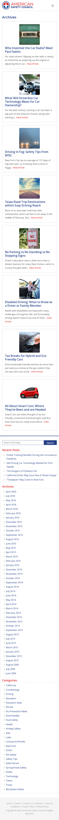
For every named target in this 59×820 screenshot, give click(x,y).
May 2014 (11, 599)
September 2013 (14, 630)
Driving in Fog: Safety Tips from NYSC (26, 153)
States (9, 771)
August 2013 (12, 634)
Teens (9, 780)
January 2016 (12, 517)
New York (11, 745)
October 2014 (13, 578)
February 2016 (13, 513)
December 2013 (14, 617)
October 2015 (13, 530)
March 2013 (12, 647)
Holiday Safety (13, 728)
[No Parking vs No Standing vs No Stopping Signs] (29, 238)
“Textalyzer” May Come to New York (25, 479)
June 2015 (11, 543)
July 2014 (10, 591)
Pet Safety (11, 754)
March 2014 (12, 608)
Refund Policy (42, 806)
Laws (8, 737)
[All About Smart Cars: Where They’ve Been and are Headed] (29, 392)
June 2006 (11, 673)
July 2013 (10, 638)
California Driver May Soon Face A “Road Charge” (31, 475)
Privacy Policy (28, 806)
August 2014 (12, 586)
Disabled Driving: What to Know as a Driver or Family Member (28, 304)
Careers (17, 803)
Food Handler (13, 715)
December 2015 (14, 522)
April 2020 (11, 491)
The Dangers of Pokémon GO (21, 471)
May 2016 (11, 500)
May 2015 (11, 547)
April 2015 (11, 552)
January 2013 (12, 651)
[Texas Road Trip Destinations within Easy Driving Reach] (29, 188)
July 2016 (10, 495)
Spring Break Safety (16, 767)
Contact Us (28, 803)
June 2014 (11, 595)
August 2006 (12, 664)
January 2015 (12, 565)
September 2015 (14, 534)
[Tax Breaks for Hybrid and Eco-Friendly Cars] (29, 342)
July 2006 (10, 669)
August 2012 (12, 660)
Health (9, 724)
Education (11, 698)
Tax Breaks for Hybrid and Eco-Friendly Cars (26, 357)
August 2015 (12, 539)
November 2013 (14, 621)
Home (9, 803)
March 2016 (12, 508)
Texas (9, 784)
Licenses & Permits (15, 741)
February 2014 (13, 612)
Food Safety (12, 719)
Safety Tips (11, 758)
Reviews (39, 803)
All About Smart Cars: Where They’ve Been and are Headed (25, 407)
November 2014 (14, 573)
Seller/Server (12, 763)
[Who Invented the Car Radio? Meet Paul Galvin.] (29, 34)
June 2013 (11, 643)
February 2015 (13, 560)
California (11, 685)
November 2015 (14, 526)
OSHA (9, 750)
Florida (9, 706)
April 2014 (11, 604)
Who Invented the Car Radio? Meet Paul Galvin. (29, 49)
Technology (12, 776)
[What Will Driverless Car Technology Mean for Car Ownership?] (29, 84)
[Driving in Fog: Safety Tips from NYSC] (29, 138)
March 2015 (12, 556)
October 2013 (13, 625)
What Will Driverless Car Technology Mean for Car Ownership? (22, 101)
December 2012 (14, 656)
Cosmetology (12, 689)
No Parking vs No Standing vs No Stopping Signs (27, 253)
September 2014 (14, 582)
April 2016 (11, 504)
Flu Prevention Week (16, 711)
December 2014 (14, 569)
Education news (14, 702)
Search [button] (50, 442)
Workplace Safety (15, 789)
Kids (8, 733)
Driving (9, 694)
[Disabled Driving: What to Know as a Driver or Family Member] (29, 288)
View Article (33, 63)
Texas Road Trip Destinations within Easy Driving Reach (25, 203)
